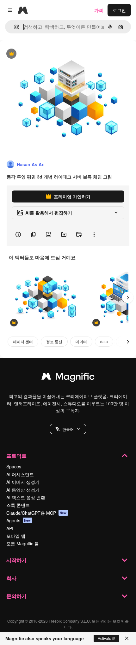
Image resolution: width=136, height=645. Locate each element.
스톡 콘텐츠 (18, 505)
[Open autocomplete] (14, 27)
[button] (68, 429)
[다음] (127, 297)
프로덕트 (16, 455)
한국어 (68, 429)
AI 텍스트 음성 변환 (25, 497)
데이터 (81, 341)
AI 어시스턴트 (20, 474)
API (9, 528)
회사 (11, 578)
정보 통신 (54, 341)
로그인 (119, 10)
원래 (36, 54)
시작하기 (16, 560)
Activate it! (106, 638)
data (104, 341)
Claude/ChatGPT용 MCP (36, 513)
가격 (98, 10)
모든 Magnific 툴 (22, 543)
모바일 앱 (15, 536)
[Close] (127, 638)
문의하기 (16, 596)
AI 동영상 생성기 (23, 490)
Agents (18, 520)
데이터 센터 (23, 341)
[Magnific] (68, 378)
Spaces (13, 466)
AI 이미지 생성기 (23, 482)
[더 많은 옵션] (94, 234)
